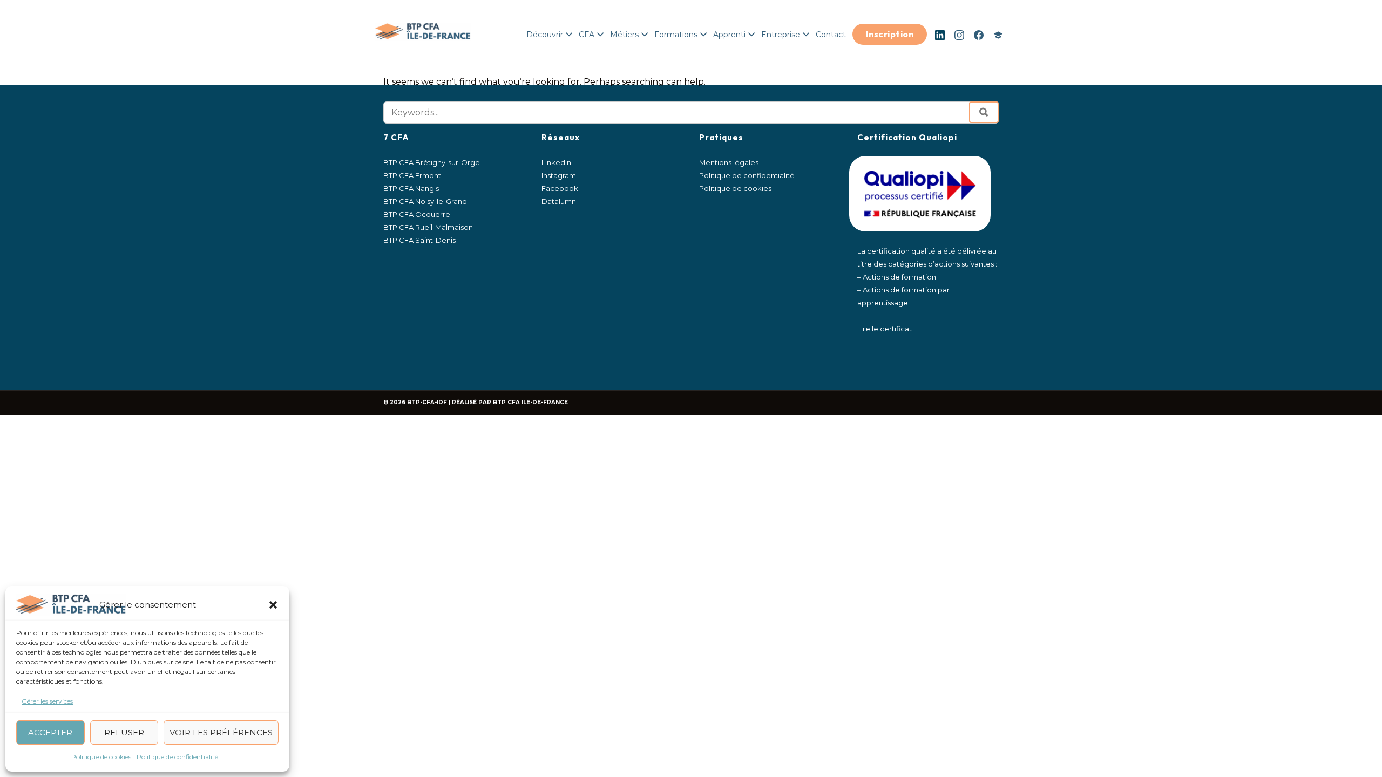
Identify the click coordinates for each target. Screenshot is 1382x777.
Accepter (50, 732)
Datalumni (998, 35)
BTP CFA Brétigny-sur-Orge (431, 162)
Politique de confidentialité (177, 757)
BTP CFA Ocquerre (416, 214)
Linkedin (556, 162)
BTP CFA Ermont (412, 175)
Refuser (124, 732)
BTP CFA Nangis (411, 188)
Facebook (978, 35)
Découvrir (544, 34)
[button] (273, 604)
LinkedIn (940, 35)
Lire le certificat (884, 328)
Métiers (624, 34)
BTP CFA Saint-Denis (419, 240)
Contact (831, 34)
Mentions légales (728, 162)
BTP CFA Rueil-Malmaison (428, 227)
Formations (675, 34)
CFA (586, 34)
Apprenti (729, 34)
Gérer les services (47, 701)
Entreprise (780, 34)
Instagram (959, 35)
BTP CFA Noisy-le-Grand (425, 201)
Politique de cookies (101, 757)
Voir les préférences (221, 732)
